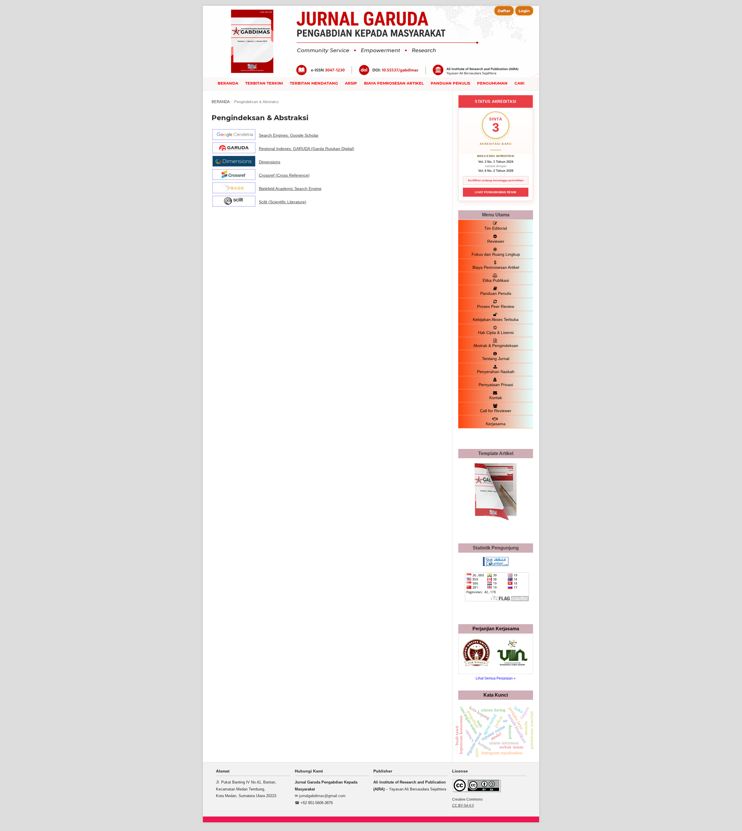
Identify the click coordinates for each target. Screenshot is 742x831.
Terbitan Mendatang (314, 83)
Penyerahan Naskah (495, 371)
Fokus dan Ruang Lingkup (496, 254)
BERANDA (228, 83)
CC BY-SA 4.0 (463, 805)
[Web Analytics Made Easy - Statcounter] (495, 564)
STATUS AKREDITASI (496, 101)
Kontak (495, 397)
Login (524, 10)
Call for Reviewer (495, 410)
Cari (519, 83)
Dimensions (269, 162)
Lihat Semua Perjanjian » (496, 678)
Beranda (221, 102)
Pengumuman (492, 83)
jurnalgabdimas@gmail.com (322, 796)
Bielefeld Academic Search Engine (290, 188)
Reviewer (495, 241)
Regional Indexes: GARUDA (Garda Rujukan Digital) (306, 148)
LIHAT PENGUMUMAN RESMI (495, 192)
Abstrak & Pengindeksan (495, 345)
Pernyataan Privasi (496, 384)
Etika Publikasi (496, 280)
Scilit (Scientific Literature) (282, 202)
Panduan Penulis (450, 83)
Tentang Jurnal (495, 358)
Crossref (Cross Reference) (284, 175)
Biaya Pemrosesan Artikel (394, 83)
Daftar (504, 10)
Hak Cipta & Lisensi (496, 332)
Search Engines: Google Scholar (289, 135)
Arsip (351, 83)
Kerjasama (495, 423)
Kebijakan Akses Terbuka (496, 319)
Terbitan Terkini (264, 83)
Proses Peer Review (495, 306)
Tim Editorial (495, 228)
